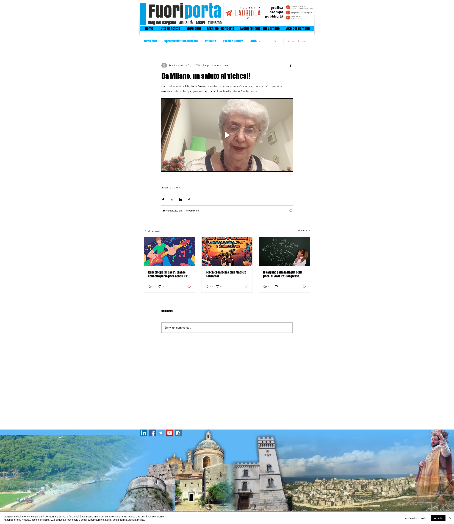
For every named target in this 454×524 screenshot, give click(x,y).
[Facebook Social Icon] (152, 433)
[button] (274, 41)
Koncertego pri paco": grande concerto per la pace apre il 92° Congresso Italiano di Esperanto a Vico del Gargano (168, 274)
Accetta (438, 518)
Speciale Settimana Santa (181, 41)
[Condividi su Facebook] (163, 199)
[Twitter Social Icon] (160, 433)
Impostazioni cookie (415, 518)
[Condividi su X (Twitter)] (171, 199)
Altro (253, 41)
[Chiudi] (450, 518)
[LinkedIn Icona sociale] (143, 433)
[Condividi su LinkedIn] (180, 199)
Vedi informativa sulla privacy (129, 519)
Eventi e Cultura (233, 41)
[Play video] (227, 135)
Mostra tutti (304, 230)
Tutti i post (150, 41)
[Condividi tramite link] (189, 199)
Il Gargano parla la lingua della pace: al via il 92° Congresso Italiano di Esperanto (282, 274)
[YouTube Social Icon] (169, 433)
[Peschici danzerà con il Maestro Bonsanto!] (227, 251)
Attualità (210, 41)
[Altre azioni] (290, 65)
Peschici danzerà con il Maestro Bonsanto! (226, 274)
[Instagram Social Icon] (178, 433)
